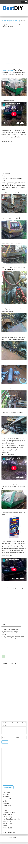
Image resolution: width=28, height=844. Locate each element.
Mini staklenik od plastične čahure (10, 629)
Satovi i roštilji (7, 817)
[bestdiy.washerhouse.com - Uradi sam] (14, 8)
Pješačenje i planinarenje (11, 819)
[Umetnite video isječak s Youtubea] (22, 723)
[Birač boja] (25, 723)
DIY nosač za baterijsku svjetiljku (9, 631)
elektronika (6, 792)
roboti (5, 826)
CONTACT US (15, 837)
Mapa (10, 837)
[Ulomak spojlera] (10, 725)
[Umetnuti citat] (5, 725)
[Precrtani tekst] (10, 723)
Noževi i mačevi (8, 814)
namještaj (6, 803)
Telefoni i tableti (8, 828)
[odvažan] (3, 723)
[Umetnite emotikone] (20, 723)
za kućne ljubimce (9, 832)
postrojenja (6, 794)
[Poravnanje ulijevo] (12, 723)
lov (4, 830)
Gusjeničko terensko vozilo (7, 70)
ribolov (5, 801)
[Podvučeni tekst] (7, 723)
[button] (24, 2)
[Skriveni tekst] (3, 725)
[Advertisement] (14, 41)
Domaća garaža (8, 823)
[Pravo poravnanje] (17, 723)
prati (21, 63)
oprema (5, 63)
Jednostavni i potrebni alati (8, 627)
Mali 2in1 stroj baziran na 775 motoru (11, 626)
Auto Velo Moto (8, 799)
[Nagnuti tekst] (5, 723)
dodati (5, 742)
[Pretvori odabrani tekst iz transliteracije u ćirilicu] (8, 725)
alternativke (7, 806)
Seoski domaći (7, 821)
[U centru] (15, 723)
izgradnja (6, 797)
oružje (5, 808)
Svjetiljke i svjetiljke (9, 812)
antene (5, 810)
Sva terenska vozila (13, 63)
